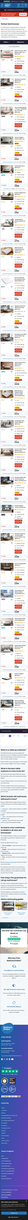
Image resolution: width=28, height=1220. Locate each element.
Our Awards (4, 1123)
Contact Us (4, 1110)
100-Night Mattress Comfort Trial (9, 1115)
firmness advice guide (10, 862)
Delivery (3, 1113)
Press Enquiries (5, 1135)
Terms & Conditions (6, 1195)
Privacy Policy (4, 1197)
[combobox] (21, 42)
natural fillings (20, 785)
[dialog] (14, 1210)
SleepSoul (5, 37)
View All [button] (25, 731)
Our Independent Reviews (7, 1120)
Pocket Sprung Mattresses (7, 1168)
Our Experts (4, 1125)
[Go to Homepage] (7, 5)
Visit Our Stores (5, 1140)
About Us (3, 1130)
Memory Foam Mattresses (7, 1171)
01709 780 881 (6, 1037)
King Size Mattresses (6, 1163)
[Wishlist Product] (12, 60)
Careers (3, 1133)
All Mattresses (4, 1158)
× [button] (26, 1201)
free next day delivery (14, 761)
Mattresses (5, 19)
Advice (3, 1108)
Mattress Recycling (6, 1118)
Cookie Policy (4, 1207)
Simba (3, 816)
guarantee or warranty (6, 885)
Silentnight (5, 809)
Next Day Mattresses (6, 1178)
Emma (23, 35)
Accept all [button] (14, 1213)
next (25, 736)
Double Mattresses (6, 1161)
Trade (2, 1138)
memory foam (6, 789)
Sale (2, 1156)
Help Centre (4, 1143)
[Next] (24, 918)
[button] (14, 1210)
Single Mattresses (5, 1166)
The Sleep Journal (5, 1128)
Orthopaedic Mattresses (7, 1173)
